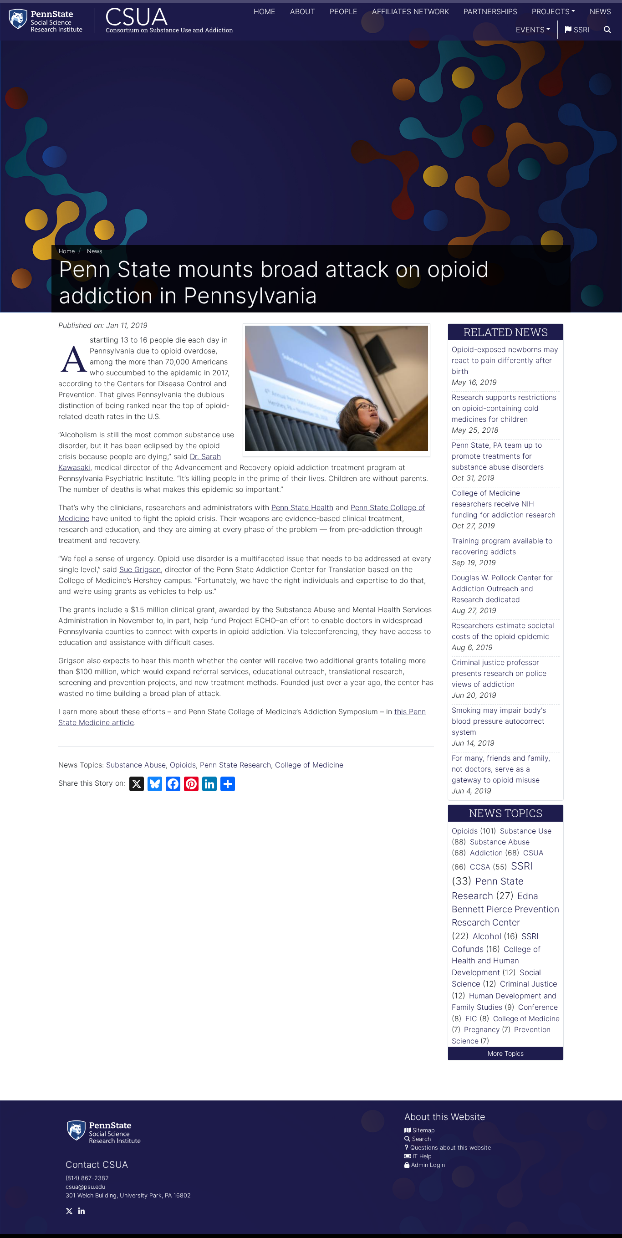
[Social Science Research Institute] (105, 1131)
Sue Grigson (140, 569)
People (343, 11)
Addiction (486, 852)
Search (421, 1139)
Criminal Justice (528, 983)
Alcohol (487, 936)
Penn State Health (302, 507)
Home (264, 11)
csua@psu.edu (85, 1186)
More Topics (506, 1053)
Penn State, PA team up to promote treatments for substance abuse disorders (498, 455)
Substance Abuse (136, 764)
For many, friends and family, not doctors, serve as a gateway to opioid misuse (501, 768)
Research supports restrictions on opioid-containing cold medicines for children (504, 408)
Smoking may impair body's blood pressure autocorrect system (499, 721)
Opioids (183, 764)
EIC (471, 1018)
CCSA (480, 866)
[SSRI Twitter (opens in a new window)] (72, 1213)
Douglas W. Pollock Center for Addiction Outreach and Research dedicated (502, 588)
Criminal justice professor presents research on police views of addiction (499, 673)
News (600, 11)
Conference (538, 1007)
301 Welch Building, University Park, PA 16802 (128, 1195)
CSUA (533, 852)
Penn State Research (235, 764)
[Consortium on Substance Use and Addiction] (116, 20)
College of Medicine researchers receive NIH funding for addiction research (504, 503)
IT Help (422, 1156)
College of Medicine (309, 764)
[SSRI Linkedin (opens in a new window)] (84, 1213)
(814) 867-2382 (87, 1178)
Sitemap (424, 1130)
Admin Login (428, 1164)
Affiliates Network (410, 11)
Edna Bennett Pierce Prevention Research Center (505, 909)
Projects (551, 11)
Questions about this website (450, 1147)
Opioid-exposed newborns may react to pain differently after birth (505, 360)
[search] (607, 29)
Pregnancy (482, 1029)
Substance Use (525, 830)
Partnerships (490, 11)
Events (530, 29)
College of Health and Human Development (496, 961)
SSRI (580, 29)
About (302, 11)
